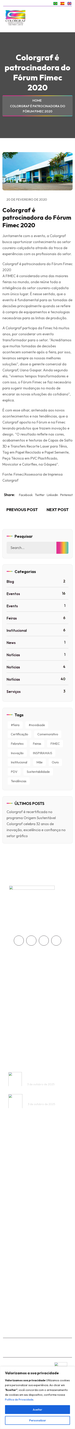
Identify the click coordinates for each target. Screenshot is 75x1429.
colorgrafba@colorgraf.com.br (35, 1287)
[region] (37, 1397)
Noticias (36, 666)
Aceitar (37, 1409)
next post (58, 509)
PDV (14, 772)
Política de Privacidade (19, 1399)
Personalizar (37, 1420)
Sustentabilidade (38, 772)
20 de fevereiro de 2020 (26, 199)
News (36, 642)
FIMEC (55, 744)
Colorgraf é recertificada (36, 1075)
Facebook (26, 495)
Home (37, 100)
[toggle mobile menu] (67, 18)
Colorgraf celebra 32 (42, 1097)
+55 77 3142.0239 (24, 1280)
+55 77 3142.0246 (24, 1273)
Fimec (18, 474)
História (19, 966)
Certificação (19, 734)
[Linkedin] (56, 941)
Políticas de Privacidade (31, 1024)
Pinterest (66, 495)
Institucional (36, 630)
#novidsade (37, 725)
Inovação (17, 753)
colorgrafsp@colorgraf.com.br (35, 1322)
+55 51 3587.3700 (23, 1182)
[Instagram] (31, 941)
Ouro (55, 762)
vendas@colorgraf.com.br (31, 1221)
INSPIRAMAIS (42, 753)
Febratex (17, 744)
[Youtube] (44, 941)
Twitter (40, 495)
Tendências (18, 781)
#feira (15, 725)
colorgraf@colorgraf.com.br (33, 1189)
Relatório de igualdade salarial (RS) (40, 1032)
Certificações (24, 974)
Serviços (36, 691)
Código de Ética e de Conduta (36, 1016)
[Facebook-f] (19, 941)
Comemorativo (47, 734)
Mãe (39, 762)
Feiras (36, 618)
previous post (22, 509)
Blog (36, 581)
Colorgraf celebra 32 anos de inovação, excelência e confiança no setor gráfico (36, 830)
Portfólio (20, 990)
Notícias (36, 654)
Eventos (36, 593)
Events (36, 605)
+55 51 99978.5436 (24, 1214)
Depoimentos (24, 982)
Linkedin (52, 495)
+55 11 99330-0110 (24, 1315)
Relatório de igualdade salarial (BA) (41, 1040)
